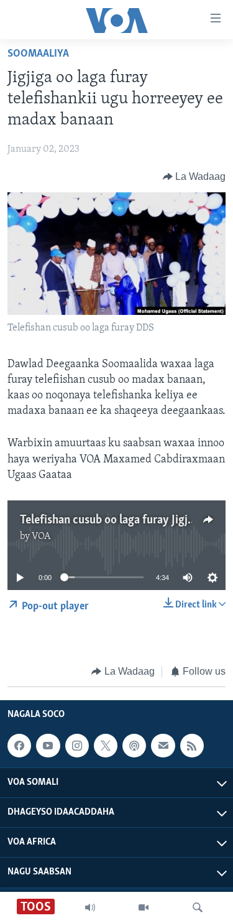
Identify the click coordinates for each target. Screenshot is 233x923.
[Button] (194, 177)
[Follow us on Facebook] (19, 745)
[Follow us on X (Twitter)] (105, 745)
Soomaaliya (38, 54)
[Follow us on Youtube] (48, 745)
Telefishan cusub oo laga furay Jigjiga (111, 520)
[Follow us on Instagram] (77, 745)
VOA (41, 536)
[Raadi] (197, 907)
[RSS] (192, 745)
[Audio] (90, 907)
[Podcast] (134, 745)
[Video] (143, 907)
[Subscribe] (163, 745)
